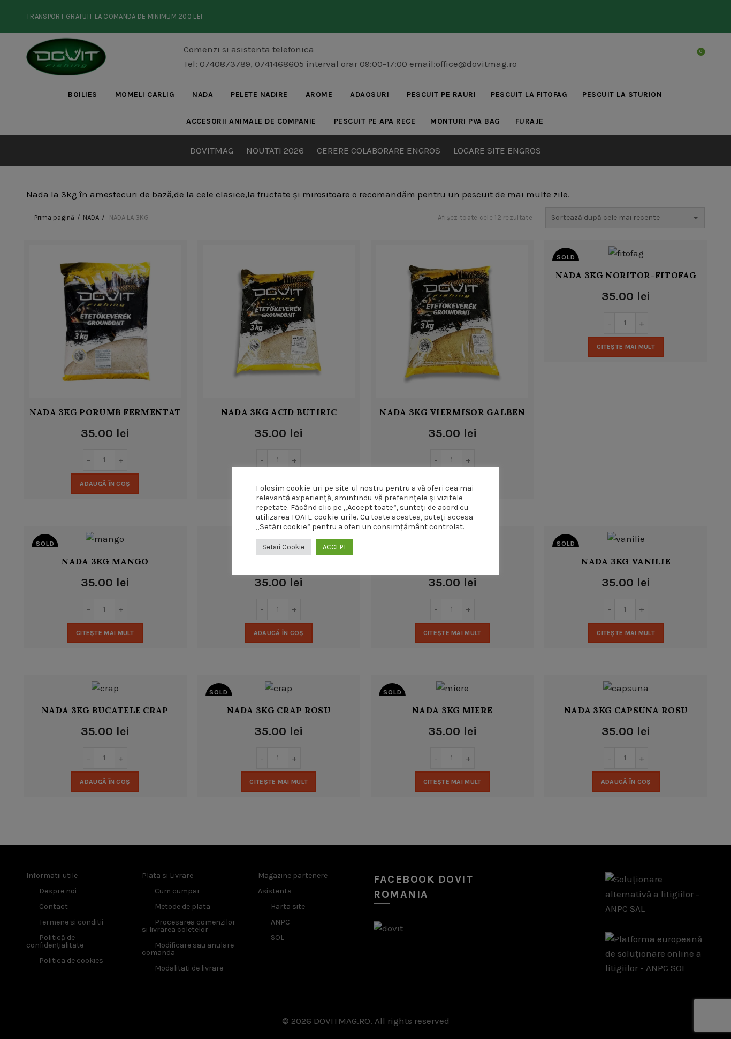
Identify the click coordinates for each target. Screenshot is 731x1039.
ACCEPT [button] (335, 547)
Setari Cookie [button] (283, 547)
